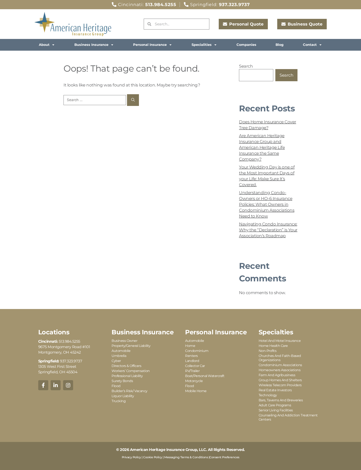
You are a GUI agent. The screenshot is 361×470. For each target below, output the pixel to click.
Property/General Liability (131, 346)
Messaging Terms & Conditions (186, 457)
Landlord (192, 361)
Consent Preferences (224, 457)
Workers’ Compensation (131, 371)
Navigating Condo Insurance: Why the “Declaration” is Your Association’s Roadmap (268, 229)
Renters (191, 356)
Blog (279, 45)
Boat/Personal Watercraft (204, 376)
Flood (116, 386)
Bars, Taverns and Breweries (281, 400)
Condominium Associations (280, 365)
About (44, 45)
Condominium (196, 351)
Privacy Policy (131, 457)
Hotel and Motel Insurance (280, 341)
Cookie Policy (152, 457)
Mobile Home (196, 391)
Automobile (121, 351)
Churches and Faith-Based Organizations (280, 358)
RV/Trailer (192, 371)
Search (246, 66)
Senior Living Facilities (276, 410)
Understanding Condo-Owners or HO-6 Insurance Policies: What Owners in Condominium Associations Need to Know (266, 204)
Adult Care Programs (275, 405)
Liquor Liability (123, 396)
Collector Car (195, 366)
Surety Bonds (122, 381)
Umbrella (119, 356)
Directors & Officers (126, 366)
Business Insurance (91, 45)
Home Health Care (273, 346)
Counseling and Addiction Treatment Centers (288, 417)
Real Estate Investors (275, 390)
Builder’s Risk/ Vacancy (129, 391)
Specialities (202, 45)
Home (190, 346)
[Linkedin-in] (56, 385)
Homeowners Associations (280, 370)
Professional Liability (127, 376)
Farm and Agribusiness (277, 375)
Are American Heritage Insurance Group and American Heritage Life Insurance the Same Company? (262, 147)
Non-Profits (268, 351)
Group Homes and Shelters (280, 380)
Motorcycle (194, 381)
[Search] (133, 100)
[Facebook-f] (43, 385)
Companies (246, 45)
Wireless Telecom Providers (280, 385)
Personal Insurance (150, 45)
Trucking (119, 401)
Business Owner (124, 341)
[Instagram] (68, 385)
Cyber (116, 361)
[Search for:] (95, 99)
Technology (268, 395)
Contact (310, 45)
